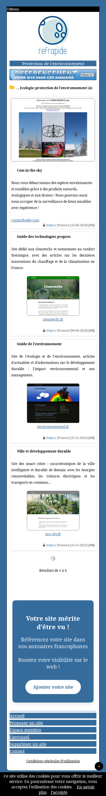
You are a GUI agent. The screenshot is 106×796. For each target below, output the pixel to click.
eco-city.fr (53, 534)
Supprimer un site (28, 744)
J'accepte (59, 792)
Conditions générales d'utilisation (53, 761)
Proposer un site (26, 722)
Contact (17, 751)
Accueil (17, 715)
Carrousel (19, 737)
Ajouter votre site (53, 687)
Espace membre (25, 730)
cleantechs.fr (53, 319)
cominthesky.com (25, 220)
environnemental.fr (53, 426)
